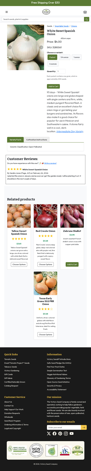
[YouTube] (71, 433)
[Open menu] (6, 11)
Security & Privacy (54, 386)
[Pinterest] (60, 433)
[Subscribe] (84, 427)
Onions (74, 26)
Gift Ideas (8, 378)
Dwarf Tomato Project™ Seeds (17, 363)
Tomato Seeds (10, 359)
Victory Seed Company (48, 464)
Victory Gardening (11, 370)
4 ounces (53, 64)
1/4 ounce (64, 57)
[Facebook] (54, 433)
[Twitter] (49, 433)
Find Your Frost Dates (56, 367)
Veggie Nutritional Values (57, 374)
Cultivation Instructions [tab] (36, 139)
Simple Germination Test (57, 370)
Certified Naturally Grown (14, 382)
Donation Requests (12, 413)
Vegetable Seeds (62, 26)
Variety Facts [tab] (15, 139)
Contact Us (9, 405)
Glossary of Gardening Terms (59, 378)
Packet (52, 57)
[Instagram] (66, 433)
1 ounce (77, 57)
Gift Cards (8, 374)
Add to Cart (53, 86)
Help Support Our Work (13, 409)
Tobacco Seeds (10, 367)
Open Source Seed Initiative (58, 382)
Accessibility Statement (56, 389)
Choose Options (19, 264)
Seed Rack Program (12, 421)
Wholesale (8, 417)
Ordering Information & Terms (16, 424)
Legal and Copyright (12, 428)
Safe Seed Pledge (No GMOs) (59, 363)
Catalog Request (11, 386)
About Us (8, 402)
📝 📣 (47, 163)
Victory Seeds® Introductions (59, 359)
